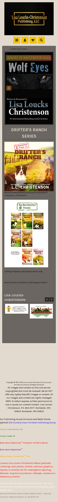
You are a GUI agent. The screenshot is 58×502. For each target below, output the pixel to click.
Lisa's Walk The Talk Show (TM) (29, 361)
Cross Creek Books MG (11, 429)
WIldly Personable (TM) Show (29, 358)
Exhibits (45, 354)
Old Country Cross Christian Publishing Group (32, 422)
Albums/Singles (29, 368)
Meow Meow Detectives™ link (15, 456)
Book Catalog (15, 351)
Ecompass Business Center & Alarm (29, 371)
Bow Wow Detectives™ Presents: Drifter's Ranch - (24, 442)
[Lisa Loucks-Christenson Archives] (29, 18)
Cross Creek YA (7, 436)
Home (6, 49)
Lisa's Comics (15, 354)
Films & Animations (41, 365)
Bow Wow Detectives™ (11, 449)
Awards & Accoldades (17, 365)
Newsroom (44, 351)
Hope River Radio (29, 375)
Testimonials (31, 354)
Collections (30, 351)
